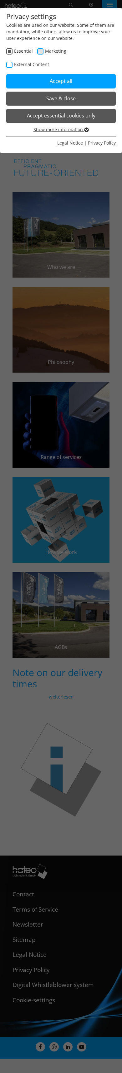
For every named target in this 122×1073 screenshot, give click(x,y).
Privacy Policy (102, 143)
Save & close (61, 98)
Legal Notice (70, 143)
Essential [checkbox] (23, 51)
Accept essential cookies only (61, 115)
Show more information (58, 129)
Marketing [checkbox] (55, 51)
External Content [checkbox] (31, 64)
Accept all (61, 81)
